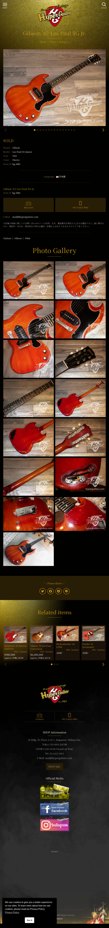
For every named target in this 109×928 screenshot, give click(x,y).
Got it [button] (29, 920)
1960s (27, 238)
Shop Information (54, 881)
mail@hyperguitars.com (25, 216)
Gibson (16, 147)
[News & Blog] (54, 791)
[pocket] (58, 591)
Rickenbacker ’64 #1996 (65, 645)
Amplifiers (54, 859)
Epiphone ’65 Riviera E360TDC (15, 647)
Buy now (28, 207)
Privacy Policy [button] (12, 912)
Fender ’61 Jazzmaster (88, 645)
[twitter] (42, 591)
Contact (39, 719)
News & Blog (54, 890)
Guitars (7, 238)
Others (54, 864)
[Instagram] (54, 823)
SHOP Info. (54, 766)
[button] (34, 130)
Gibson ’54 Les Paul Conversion (40, 647)
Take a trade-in (54, 886)
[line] (66, 591)
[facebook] (50, 591)
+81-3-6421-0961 (80, 207)
